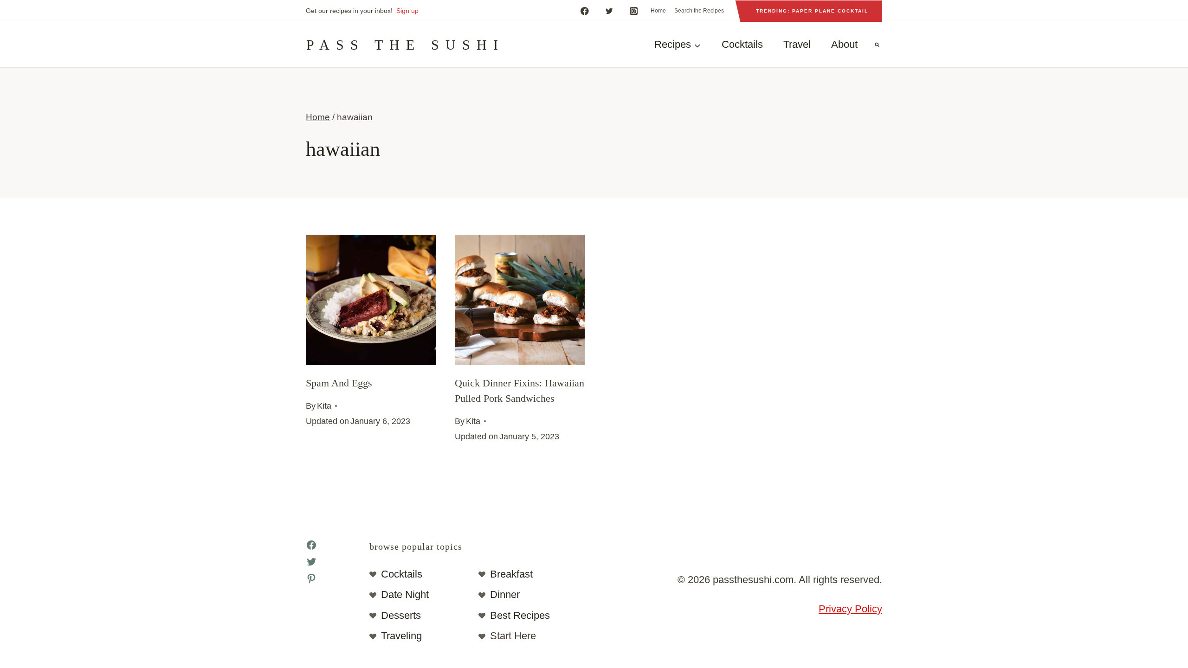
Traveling (401, 636)
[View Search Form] (877, 45)
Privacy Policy (850, 609)
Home (658, 10)
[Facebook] (584, 11)
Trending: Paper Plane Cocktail (812, 10)
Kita (324, 406)
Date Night (405, 594)
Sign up (407, 10)
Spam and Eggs (339, 383)
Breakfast (511, 574)
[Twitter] (609, 11)
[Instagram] (634, 11)
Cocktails (742, 44)
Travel (797, 44)
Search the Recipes (699, 10)
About (844, 44)
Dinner (505, 594)
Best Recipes (520, 615)
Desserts (401, 615)
